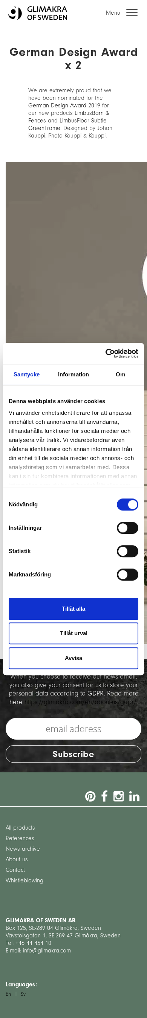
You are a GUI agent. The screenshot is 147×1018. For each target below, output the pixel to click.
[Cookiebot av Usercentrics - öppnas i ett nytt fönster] (105, 353)
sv (23, 994)
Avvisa (73, 658)
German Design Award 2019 (64, 105)
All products (20, 827)
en (8, 994)
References (20, 838)
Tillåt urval (73, 633)
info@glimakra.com (47, 950)
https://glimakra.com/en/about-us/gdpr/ (80, 702)
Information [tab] (73, 374)
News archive (23, 848)
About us (17, 859)
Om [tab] (120, 374)
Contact (15, 870)
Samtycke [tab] (27, 374)
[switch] (127, 528)
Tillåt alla (73, 608)
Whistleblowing (24, 880)
